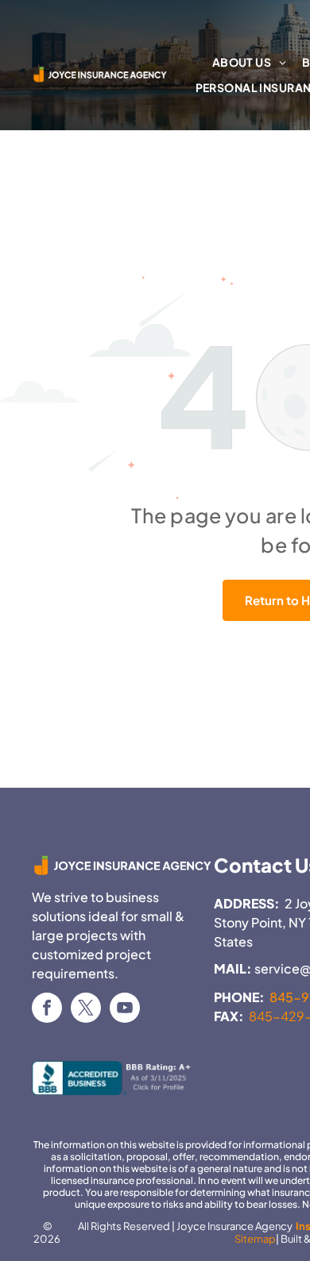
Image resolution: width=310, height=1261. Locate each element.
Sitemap (255, 1238)
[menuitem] (249, 62)
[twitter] (86, 1010)
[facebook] (47, 1010)
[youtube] (125, 1010)
